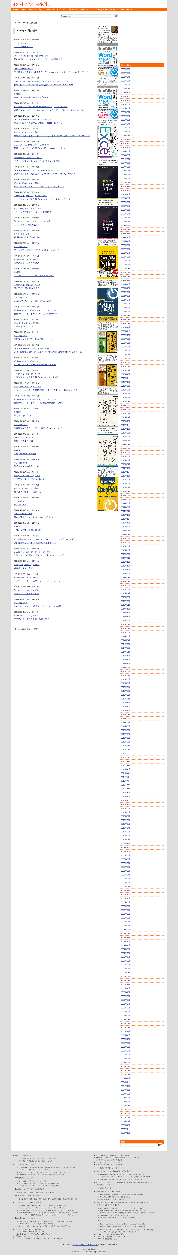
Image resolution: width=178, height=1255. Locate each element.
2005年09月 (126, 1043)
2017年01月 (126, 511)
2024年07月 (126, 159)
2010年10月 (126, 804)
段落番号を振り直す (23, 568)
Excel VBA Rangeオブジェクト (26, 119)
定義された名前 (38, 1212)
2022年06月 (126, 257)
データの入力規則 (54, 1186)
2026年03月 (126, 81)
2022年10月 (126, 241)
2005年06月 (126, 1055)
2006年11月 (126, 988)
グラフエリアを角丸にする (26, 593)
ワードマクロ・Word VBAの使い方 (27, 1164)
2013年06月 (126, 679)
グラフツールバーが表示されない (29, 479)
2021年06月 (126, 304)
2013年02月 (126, 695)
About (23, 9)
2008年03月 (126, 926)
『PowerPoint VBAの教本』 (80, 9)
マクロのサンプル (60, 1205)
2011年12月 (126, 750)
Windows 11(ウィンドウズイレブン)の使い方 (114, 1215)
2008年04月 (126, 922)
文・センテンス (37, 1172)
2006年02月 (126, 1023)
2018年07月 (126, 441)
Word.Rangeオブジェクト (27, 1170)
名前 (29, 1181)
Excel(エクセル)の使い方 (23, 196)
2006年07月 (126, 1004)
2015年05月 (126, 589)
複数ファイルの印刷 (23, 441)
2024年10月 (126, 147)
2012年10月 (126, 711)
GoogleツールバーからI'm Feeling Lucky (32, 301)
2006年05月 (126, 1012)
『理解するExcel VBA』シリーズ (26, 1236)
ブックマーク (32, 1174)
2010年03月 (126, 832)
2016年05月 (126, 542)
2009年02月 (126, 883)
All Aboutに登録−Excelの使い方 (28, 237)
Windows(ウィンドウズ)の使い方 (26, 259)
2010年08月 (126, 812)
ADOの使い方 (125, 1155)
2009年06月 (126, 867)
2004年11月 (126, 1082)
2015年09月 (126, 574)
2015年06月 (126, 585)
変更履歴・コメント (65, 1174)
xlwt (120, 1224)
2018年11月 (126, 425)
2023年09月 (126, 198)
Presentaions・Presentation (109, 1174)
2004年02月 (126, 1117)
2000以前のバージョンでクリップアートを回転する (38, 59)
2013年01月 (126, 699)
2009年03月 (126, 879)
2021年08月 (126, 296)
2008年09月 (126, 902)
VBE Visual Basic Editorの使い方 (107, 1155)
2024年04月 (126, 171)
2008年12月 (126, 890)
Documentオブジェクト (26, 1167)
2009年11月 (126, 847)
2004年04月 (126, 1109)
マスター (141, 1174)
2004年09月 (126, 1090)
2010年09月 (126, 808)
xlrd (116, 1224)
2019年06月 (126, 398)
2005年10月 (126, 1039)
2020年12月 (126, 327)
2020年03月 (126, 362)
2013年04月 (126, 687)
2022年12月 (126, 233)
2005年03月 (126, 1066)
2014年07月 (126, 628)
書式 (101, 1168)
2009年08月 (126, 859)
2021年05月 (126, 308)
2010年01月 (126, 840)
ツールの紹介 (19, 501)
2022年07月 (126, 253)
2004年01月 (126, 1121)
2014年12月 (126, 609)
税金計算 (66, 1199)
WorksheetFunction (25, 1212)
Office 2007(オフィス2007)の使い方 (108, 1191)
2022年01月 (126, 276)
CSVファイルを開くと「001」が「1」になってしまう (39, 555)
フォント (47, 1172)
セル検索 (60, 1226)
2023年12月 (126, 186)
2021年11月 (126, 284)
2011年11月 (125, 754)
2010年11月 (126, 800)
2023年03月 (126, 222)
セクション (57, 1167)
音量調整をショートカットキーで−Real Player (35, 314)
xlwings (111, 1224)
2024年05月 (126, 167)
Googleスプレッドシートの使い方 (108, 1162)
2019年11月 (126, 378)
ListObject (22, 1210)
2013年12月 (126, 656)
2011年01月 (126, 793)
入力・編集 (37, 209)
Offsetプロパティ (46, 119)
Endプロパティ (45, 145)
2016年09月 (126, 527)
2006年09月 (126, 996)
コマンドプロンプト (138, 1208)
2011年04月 (126, 781)
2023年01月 (126, 229)
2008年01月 (126, 933)
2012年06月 (126, 726)
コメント (40, 1226)
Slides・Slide (132, 1174)
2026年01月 (126, 89)
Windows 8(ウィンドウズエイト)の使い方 (113, 1213)
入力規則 (22, 1226)
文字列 (54, 1199)
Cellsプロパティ (24, 1221)
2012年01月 (126, 746)
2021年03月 (126, 315)
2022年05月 (126, 261)
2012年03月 (126, 738)
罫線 (46, 1226)
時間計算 (29, 1199)
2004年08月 (126, 1094)
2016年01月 (126, 558)
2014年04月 (126, 640)
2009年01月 (126, 887)
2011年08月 (126, 765)
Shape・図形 (52, 1174)
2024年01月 (126, 182)
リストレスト (20, 504)
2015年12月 (126, 562)
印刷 (23, 1161)
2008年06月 (126, 914)
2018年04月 (126, 452)
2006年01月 (126, 1027)
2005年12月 (126, 1031)
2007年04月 (126, 969)
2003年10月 (126, 1133)
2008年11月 (126, 894)
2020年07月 (126, 347)
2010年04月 (126, 828)
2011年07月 (126, 769)
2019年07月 (126, 394)
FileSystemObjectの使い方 (105, 1158)
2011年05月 (126, 777)
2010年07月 (126, 816)
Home (15, 9)
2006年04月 (126, 1016)
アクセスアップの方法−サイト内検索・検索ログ (36, 250)
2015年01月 (126, 605)
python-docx (117, 1226)
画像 (137, 1177)
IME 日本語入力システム (108, 1208)
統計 (76, 1199)
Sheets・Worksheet (59, 1208)
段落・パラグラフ (25, 1172)
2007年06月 (126, 961)
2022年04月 (126, 265)
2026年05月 (126, 73)
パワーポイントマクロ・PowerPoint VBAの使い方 (33, 107)
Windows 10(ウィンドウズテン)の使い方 (141, 1213)
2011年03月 (126, 785)
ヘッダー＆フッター (68, 1167)
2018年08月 (126, 437)
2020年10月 (126, 335)
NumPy (126, 1224)
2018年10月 (126, 429)
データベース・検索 (42, 221)
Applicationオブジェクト (27, 1208)
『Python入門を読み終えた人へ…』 (108, 1239)
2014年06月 (126, 632)
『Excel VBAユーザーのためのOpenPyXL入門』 (113, 1237)
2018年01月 (126, 464)
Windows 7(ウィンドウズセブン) (110, 1210)
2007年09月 (126, 949)
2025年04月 (126, 124)
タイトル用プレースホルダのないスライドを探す (37, 161)
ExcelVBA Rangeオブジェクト (26, 1218)
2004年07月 (126, 1098)
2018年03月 (126, 456)
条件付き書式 (23, 1192)
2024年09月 (126, 151)
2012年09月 (126, 714)
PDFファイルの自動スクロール (28, 466)
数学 (72, 1199)
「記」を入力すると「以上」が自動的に (32, 212)
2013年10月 (126, 664)
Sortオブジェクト (33, 1210)
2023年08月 (126, 202)
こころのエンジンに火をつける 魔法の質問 (34, 275)
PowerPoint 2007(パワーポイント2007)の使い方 (115, 1197)
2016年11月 (126, 519)
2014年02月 (126, 648)
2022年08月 (126, 249)
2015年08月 (126, 578)
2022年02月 (126, 272)
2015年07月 (126, 581)
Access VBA (121, 1182)
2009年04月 (126, 875)
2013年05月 (126, 683)
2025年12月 (126, 93)
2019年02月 (126, 413)
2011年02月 (126, 789)
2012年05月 (126, 730)
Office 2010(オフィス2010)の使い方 (108, 1203)
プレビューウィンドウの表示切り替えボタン (35, 543)
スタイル (48, 1170)
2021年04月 (126, 312)
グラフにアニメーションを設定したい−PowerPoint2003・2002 (43, 85)
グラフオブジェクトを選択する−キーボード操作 (36, 377)
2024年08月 (126, 155)
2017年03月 (126, 503)
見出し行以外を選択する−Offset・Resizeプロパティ (38, 123)
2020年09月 (126, 339)
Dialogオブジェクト (68, 1215)
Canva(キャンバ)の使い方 (105, 1230)
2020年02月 (126, 366)
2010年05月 (126, 824)
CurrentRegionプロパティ (49, 170)
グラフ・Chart (45, 1210)
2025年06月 (126, 116)
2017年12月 (126, 468)
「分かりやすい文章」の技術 (27, 530)
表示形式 (52, 1223)
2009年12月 (126, 843)
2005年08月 (126, 1047)
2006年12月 (126, 984)
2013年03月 (126, 691)
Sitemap (32, 9)
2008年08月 (126, 906)
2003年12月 (126, 1125)
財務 (59, 1199)
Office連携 (22, 1174)
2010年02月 (126, 836)
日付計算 (22, 1199)
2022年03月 (126, 269)
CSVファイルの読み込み (25, 225)
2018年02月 (126, 460)
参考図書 (17, 94)
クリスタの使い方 (149, 1230)
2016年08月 (126, 531)
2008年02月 (126, 930)
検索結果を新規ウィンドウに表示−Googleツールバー (39, 428)
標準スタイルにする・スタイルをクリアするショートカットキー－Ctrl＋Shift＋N (52, 136)
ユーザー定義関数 (64, 1212)
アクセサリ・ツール (48, 310)
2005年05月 (126, 1059)
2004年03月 (126, 1113)
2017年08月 (126, 484)
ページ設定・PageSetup (44, 1167)
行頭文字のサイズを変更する (27, 492)
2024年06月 (126, 163)
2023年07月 (126, 206)
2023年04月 (126, 218)
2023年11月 (126, 190)
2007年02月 (126, 976)
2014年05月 (126, 636)
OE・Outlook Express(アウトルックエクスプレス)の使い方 (51, 539)
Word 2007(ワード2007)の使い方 (110, 1194)
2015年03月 (126, 597)
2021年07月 (126, 300)
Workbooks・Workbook (44, 1208)
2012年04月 (126, 734)
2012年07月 (126, 722)
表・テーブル (42, 1174)
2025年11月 (126, 96)
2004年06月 (126, 1102)
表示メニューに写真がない (26, 263)
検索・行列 (46, 1199)
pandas (132, 1224)
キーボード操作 (41, 196)
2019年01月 (126, 417)
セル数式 (52, 1226)
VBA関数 (34, 1205)
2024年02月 (126, 179)
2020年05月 (126, 355)
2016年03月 (126, 550)
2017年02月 (126, 507)
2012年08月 (126, 718)
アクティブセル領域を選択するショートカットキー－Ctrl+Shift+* (44, 199)
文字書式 (36, 323)
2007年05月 (126, 965)
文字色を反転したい (23, 326)
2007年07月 (126, 957)
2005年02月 (126, 1070)
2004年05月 (126, 1106)
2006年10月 (126, 992)
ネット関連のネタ (20, 247)
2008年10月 (126, 898)
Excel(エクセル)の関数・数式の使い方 (28, 1196)
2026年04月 (126, 77)
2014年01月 (126, 652)
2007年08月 (126, 953)
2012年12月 (126, 703)
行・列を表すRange (40, 1223)
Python (98, 1221)
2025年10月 (126, 100)
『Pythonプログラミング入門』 (52, 9)
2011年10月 (126, 757)
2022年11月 (126, 237)
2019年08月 (126, 390)
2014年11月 (126, 613)
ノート (119, 1179)
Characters (70, 1210)
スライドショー (128, 1179)
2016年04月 (126, 546)
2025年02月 (126, 132)
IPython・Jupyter (105, 1226)
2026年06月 (126, 69)
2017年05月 (126, 495)
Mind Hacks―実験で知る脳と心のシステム (34, 97)
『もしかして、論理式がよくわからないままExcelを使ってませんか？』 (40, 1238)
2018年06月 (126, 445)
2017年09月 (126, 480)
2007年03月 (126, 973)
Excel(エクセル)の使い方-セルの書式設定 (29, 1189)
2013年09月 (126, 667)
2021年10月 (126, 288)
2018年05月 (126, 448)
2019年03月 (126, 409)
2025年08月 (126, 108)
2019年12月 (126, 374)
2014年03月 (126, 644)
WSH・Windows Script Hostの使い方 (109, 1160)
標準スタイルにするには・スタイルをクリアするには (39, 186)
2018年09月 (126, 433)
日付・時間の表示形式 (48, 1192)
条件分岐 (22, 1205)
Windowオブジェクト (58, 1172)
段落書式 (36, 132)
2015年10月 (126, 570)
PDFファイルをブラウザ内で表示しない (33, 339)
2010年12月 (126, 797)
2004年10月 (126, 1086)
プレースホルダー (60, 107)
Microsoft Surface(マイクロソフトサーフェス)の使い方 (117, 1217)
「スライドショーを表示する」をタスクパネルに (37, 581)
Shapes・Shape (24, 1215)
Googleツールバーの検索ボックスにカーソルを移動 (38, 606)
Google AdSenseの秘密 (25, 454)
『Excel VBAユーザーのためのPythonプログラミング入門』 (117, 1232)
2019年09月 (126, 386)
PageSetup (57, 1215)
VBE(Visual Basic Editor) (23, 69)
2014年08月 (126, 624)
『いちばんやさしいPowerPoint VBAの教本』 (31, 1232)
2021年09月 (126, 292)
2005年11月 (126, 1035)
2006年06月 (126, 1008)
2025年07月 (126, 112)
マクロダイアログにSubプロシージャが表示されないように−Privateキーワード (51, 72)
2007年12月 (126, 937)
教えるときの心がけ (23, 415)
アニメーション (140, 1179)
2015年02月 (126, 601)
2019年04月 (126, 405)
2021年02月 (126, 319)
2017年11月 (126, 472)
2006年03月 (126, 1019)
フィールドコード (51, 1158)
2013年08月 (126, 671)
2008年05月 (126, 918)
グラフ (37, 285)
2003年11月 (126, 1129)
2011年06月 (126, 773)
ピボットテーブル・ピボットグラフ (35, 1186)
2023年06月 (126, 210)
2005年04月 (126, 1063)
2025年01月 (126, 136)
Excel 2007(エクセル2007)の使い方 (134, 1194)
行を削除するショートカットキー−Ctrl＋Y (33, 517)
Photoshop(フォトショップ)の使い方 (129, 1230)
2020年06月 (126, 351)
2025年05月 (126, 120)
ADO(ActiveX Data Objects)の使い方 (140, 1182)
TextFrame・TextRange (107, 1179)
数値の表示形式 (35, 1192)
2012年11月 (126, 707)
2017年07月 (126, 488)
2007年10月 (126, 945)
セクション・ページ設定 (36, 1158)
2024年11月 (126, 143)
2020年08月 (126, 343)
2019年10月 (126, 382)
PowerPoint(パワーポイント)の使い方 (28, 81)
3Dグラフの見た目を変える (27, 288)
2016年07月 (126, 534)
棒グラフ (28, 1183)
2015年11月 (126, 566)
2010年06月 (126, 820)
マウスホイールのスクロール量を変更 (31, 619)
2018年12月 (126, 421)
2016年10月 (126, 523)
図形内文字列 (35, 1215)
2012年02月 (126, 742)
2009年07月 (126, 863)
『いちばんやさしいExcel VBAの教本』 (29, 1229)
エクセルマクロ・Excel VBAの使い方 (28, 1202)
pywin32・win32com (138, 1226)
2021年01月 (126, 323)
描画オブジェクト (42, 56)
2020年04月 (126, 358)
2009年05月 (126, 871)
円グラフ (36, 1183)
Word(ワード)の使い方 (22, 132)
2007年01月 (126, 980)
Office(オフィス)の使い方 (23, 56)
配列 (28, 1205)
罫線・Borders (45, 348)
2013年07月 (126, 675)
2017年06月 (126, 491)
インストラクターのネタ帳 (30, 4)
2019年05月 (126, 402)
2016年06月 (126, 538)
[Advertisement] (107, 550)
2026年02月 (126, 85)
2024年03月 (126, 175)
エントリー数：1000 (23, 47)
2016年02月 (126, 554)
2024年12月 (126, 139)
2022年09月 (126, 245)
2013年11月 (126, 660)
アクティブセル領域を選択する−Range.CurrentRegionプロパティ (44, 174)
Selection (40, 1170)
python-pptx (126, 1226)
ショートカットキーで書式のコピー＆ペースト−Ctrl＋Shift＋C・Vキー (47, 390)
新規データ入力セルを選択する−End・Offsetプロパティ (40, 148)
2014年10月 (126, 617)
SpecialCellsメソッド (26, 1223)
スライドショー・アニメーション (57, 81)
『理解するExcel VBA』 (105, 9)
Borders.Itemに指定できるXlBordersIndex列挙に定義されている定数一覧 (48, 352)
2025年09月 (126, 104)
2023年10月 (126, 194)
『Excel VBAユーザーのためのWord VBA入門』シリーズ (35, 1234)
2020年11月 (126, 331)
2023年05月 (126, 214)
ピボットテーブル (51, 1212)
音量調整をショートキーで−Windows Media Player (38, 403)
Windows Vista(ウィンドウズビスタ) (134, 1210)
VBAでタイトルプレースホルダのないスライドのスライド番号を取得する (48, 110)
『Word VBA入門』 (126, 9)
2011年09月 (126, 761)
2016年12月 (126, 515)
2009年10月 (126, 851)
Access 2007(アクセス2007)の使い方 (112, 1199)
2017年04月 (126, 499)
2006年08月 (126, 1000)
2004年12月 (126, 1078)
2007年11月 (126, 941)
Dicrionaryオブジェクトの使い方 (127, 1158)
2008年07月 (126, 910)
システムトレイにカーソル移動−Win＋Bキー (35, 364)
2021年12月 (126, 280)
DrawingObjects (47, 1215)
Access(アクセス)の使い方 (105, 1182)
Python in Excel (141, 1224)
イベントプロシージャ (46, 1205)
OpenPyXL (103, 1224)
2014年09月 (126, 621)
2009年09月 (126, 855)
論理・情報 (37, 1199)
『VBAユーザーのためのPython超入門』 (110, 1234)
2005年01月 (126, 1074)
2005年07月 (126, 1051)
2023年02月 (126, 226)
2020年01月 (126, 370)
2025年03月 (126, 128)
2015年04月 (126, 593)
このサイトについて (21, 43)
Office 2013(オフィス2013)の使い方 (136, 1203)
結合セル (67, 1226)
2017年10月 (126, 476)
